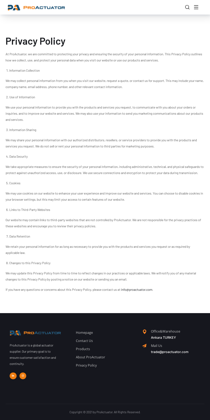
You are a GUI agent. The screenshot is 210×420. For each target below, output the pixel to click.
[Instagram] (22, 375)
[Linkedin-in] (13, 375)
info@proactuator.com (136, 289)
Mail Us (156, 345)
